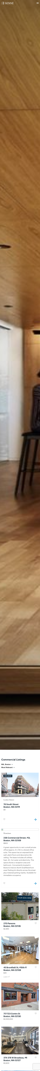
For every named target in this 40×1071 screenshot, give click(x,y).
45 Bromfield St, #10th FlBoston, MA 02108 (15, 968)
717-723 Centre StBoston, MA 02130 (12, 1015)
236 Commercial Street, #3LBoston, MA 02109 (16, 839)
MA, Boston (6, 764)
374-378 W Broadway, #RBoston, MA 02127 (15, 1059)
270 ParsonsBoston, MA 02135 (12, 924)
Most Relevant (7, 767)
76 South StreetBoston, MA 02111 (11, 805)
